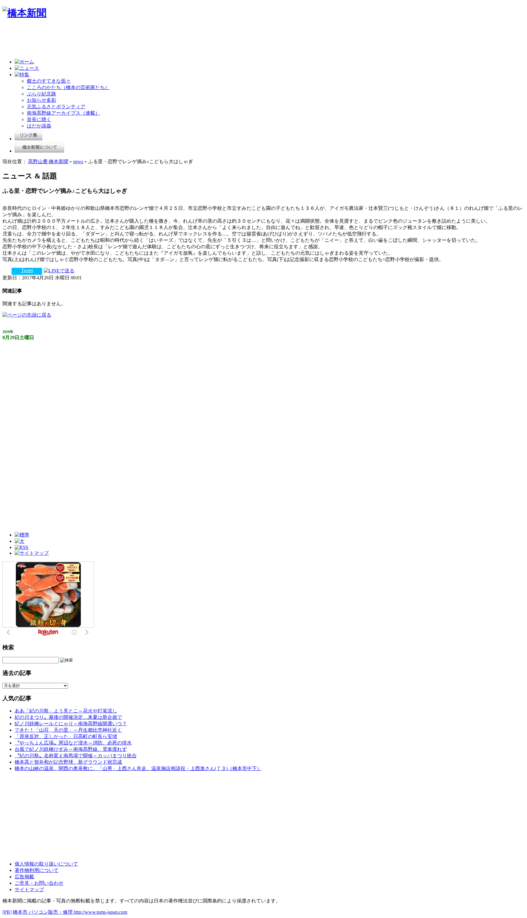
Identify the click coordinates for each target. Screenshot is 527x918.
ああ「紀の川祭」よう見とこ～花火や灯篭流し (66, 710)
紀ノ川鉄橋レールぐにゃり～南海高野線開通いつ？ (71, 723)
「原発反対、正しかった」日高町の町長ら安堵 (66, 736)
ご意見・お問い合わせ (39, 883)
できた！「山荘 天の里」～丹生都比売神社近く (68, 730)
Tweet (27, 270)
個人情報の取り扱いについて (46, 863)
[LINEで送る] (59, 270)
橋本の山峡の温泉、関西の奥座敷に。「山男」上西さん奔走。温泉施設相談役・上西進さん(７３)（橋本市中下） (138, 768)
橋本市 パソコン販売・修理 (43, 912)
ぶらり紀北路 (41, 93)
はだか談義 (39, 125)
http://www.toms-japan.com (100, 912)
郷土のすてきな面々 (49, 81)
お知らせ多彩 (41, 100)
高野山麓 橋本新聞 (48, 161)
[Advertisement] (113, 40)
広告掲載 (24, 876)
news (78, 161)
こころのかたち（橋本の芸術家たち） (68, 87)
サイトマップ (29, 889)
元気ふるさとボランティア (56, 106)
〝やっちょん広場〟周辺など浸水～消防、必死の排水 (73, 742)
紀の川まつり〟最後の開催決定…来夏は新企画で (68, 717)
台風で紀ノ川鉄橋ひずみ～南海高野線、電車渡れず (71, 749)
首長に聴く (39, 119)
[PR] (7, 912)
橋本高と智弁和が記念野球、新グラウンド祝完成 (68, 762)
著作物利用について (37, 870)
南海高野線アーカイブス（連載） (63, 113)
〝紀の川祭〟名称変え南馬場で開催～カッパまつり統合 (76, 755)
